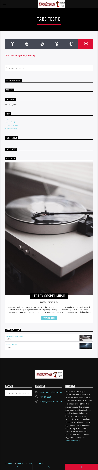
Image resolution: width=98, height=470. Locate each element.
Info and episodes (49, 318)
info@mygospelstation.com (51, 401)
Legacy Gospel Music (15, 336)
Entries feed (10, 122)
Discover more (71, 440)
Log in (7, 119)
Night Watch (12, 344)
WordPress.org (11, 128)
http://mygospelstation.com (51, 392)
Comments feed (11, 125)
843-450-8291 (45, 397)
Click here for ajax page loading (20, 55)
